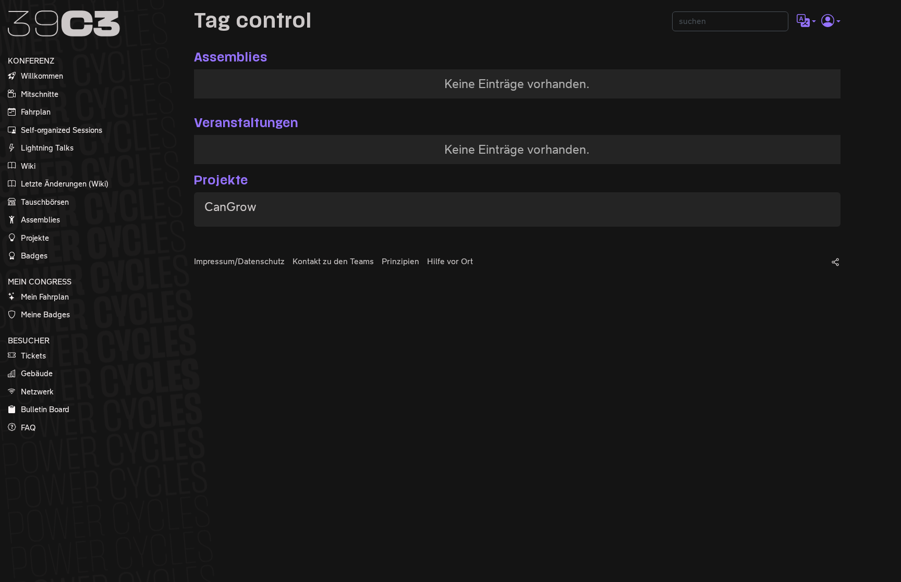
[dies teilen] (835, 261)
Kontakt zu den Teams (333, 261)
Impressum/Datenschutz (239, 261)
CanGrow (230, 207)
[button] (806, 21)
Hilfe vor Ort (450, 261)
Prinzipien (400, 261)
